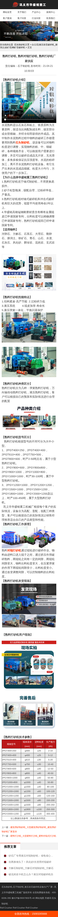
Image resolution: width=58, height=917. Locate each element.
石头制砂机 (23, 142)
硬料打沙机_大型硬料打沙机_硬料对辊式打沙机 (33, 836)
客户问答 (21, 18)
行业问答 (36, 18)
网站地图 (39, 898)
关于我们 (21, 12)
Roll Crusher (6, 907)
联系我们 (50, 18)
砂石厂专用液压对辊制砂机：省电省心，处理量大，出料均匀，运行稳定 (31, 855)
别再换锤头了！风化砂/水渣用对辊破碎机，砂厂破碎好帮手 (30, 862)
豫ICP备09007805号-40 (23, 898)
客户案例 (7, 18)
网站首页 (7, 12)
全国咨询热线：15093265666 (30, 913)
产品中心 (36, 12)
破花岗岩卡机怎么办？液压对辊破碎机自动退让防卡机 (31, 874)
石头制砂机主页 (21, 44)
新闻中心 (50, 12)
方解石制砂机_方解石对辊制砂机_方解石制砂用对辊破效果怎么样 (31, 868)
